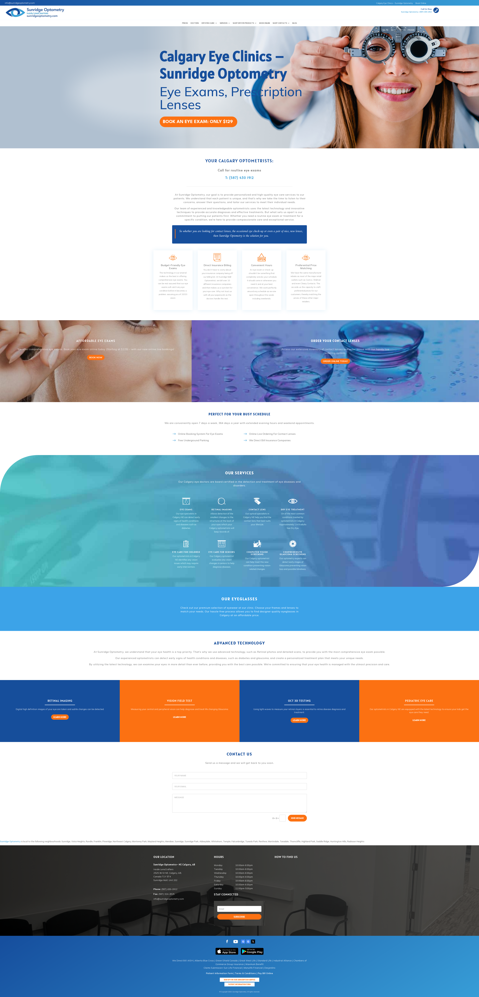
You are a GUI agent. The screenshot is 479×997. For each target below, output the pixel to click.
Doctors (195, 23)
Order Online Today (335, 361)
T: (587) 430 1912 (239, 177)
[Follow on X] (253, 942)
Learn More (59, 717)
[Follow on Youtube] (235, 941)
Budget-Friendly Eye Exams (173, 267)
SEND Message (297, 818)
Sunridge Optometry (10, 841)
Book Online (421, 3)
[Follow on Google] (243, 942)
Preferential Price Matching (306, 267)
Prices (185, 23)
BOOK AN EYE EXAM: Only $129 (198, 122)
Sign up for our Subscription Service (239, 980)
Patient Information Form (239, 984)
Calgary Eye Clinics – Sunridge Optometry (394, 3)
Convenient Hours (261, 265)
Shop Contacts (280, 23)
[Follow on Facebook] (227, 941)
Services (224, 23)
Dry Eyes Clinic (208, 23)
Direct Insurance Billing (217, 265)
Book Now (95, 357)
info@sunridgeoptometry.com (20, 2)
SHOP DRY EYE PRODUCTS (243, 23)
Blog (294, 23)
